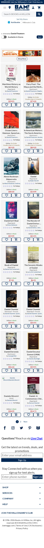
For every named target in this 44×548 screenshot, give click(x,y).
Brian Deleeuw (12, 225)
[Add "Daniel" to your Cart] (38, 195)
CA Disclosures (34, 525)
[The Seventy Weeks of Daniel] (33, 254)
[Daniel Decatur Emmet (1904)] (33, 341)
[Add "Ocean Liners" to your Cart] (16, 151)
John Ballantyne (35, 229)
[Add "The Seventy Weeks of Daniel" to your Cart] (38, 284)
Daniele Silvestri (11, 396)
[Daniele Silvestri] (11, 385)
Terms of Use (21, 525)
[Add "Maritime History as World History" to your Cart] (16, 105)
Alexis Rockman (9, 183)
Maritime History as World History (11, 85)
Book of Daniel (11, 265)
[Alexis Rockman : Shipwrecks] (11, 166)
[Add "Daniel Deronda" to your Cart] (16, 371)
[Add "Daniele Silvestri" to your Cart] (16, 415)
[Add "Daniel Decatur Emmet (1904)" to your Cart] (38, 371)
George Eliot (12, 356)
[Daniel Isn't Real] (11, 210)
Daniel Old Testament (12, 269)
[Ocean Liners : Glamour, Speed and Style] (11, 120)
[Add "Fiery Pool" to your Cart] (38, 105)
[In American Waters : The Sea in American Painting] (33, 120)
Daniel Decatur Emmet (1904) (33, 352)
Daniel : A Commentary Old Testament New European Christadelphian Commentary (33, 397)
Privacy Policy (22, 528)
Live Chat (37, 438)
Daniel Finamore (12, 91)
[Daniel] (33, 166)
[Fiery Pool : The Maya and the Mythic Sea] (33, 73)
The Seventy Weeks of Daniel (33, 266)
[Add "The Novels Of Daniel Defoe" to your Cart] (38, 240)
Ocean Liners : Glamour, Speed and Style (11, 131)
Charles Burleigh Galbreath (34, 360)
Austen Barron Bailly (35, 138)
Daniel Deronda (11, 351)
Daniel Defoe (32, 228)
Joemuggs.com (8, 525)
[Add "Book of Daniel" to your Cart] (16, 284)
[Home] (22, 8)
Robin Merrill (34, 181)
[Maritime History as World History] (11, 73)
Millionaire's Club (29, 22)
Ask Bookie (15, 22)
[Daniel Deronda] (11, 341)
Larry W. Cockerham (34, 272)
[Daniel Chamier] (11, 299)
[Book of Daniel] (11, 254)
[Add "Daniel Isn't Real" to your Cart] (16, 240)
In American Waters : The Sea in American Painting (33, 131)
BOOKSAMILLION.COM (25, 523)
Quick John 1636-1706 (13, 315)
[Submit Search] (39, 14)
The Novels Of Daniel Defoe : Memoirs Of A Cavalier (33, 222)
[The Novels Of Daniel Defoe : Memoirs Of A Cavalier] (33, 210)
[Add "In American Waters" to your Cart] (38, 151)
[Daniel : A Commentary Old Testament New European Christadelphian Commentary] (33, 385)
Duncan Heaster (34, 403)
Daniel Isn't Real (11, 221)
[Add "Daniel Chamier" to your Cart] (16, 326)
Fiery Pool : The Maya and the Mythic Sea (33, 85)
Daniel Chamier (11, 309)
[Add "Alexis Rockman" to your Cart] (16, 195)
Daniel (33, 176)
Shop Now (22, 59)
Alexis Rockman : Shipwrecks (11, 177)
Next (25, 422)
